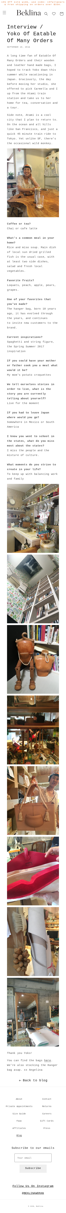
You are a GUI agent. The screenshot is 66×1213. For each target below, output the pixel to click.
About (19, 1099)
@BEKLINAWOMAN (33, 1193)
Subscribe (33, 1168)
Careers (47, 1114)
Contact (47, 1099)
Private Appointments (19, 1106)
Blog (19, 1135)
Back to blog (35, 1080)
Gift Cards (47, 1121)
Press (46, 1128)
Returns (47, 1106)
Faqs (19, 1121)
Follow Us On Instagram (33, 1186)
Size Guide (19, 1114)
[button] (4, 12)
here (47, 1060)
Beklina (39, 1206)
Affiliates (19, 1128)
